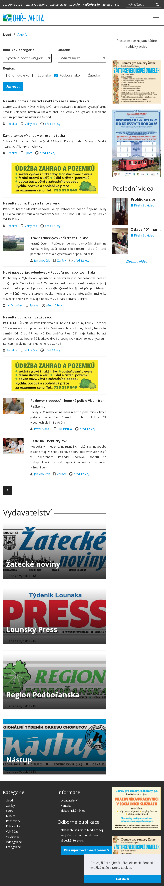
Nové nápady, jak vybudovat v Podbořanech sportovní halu (49, 272)
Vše (117, 4)
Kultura (10, 816)
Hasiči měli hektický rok (48, 441)
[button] (133, 868)
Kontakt (66, 805)
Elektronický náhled (73, 811)
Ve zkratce (12, 837)
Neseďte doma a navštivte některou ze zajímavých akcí (46, 101)
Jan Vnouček (42, 260)
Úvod (7, 34)
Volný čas (31, 124)
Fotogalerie (13, 847)
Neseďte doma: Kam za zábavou (27, 317)
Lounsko (74, 4)
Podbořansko (91, 4)
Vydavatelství (69, 800)
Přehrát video (143, 205)
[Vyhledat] (157, 4)
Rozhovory (13, 821)
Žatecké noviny (33, 564)
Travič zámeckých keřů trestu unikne (59, 238)
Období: (64, 50)
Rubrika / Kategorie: (19, 50)
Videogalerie (14, 842)
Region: (9, 68)
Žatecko (107, 4)
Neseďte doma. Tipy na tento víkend (31, 203)
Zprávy (61, 260)
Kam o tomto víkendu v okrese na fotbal (34, 135)
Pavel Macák (42, 429)
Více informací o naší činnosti (86, 850)
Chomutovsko (58, 4)
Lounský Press (31, 629)
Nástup (19, 759)
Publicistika (65, 429)
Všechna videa (137, 261)
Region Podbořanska (42, 694)
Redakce (12, 124)
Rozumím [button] (122, 878)
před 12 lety (52, 124)
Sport (28, 153)
